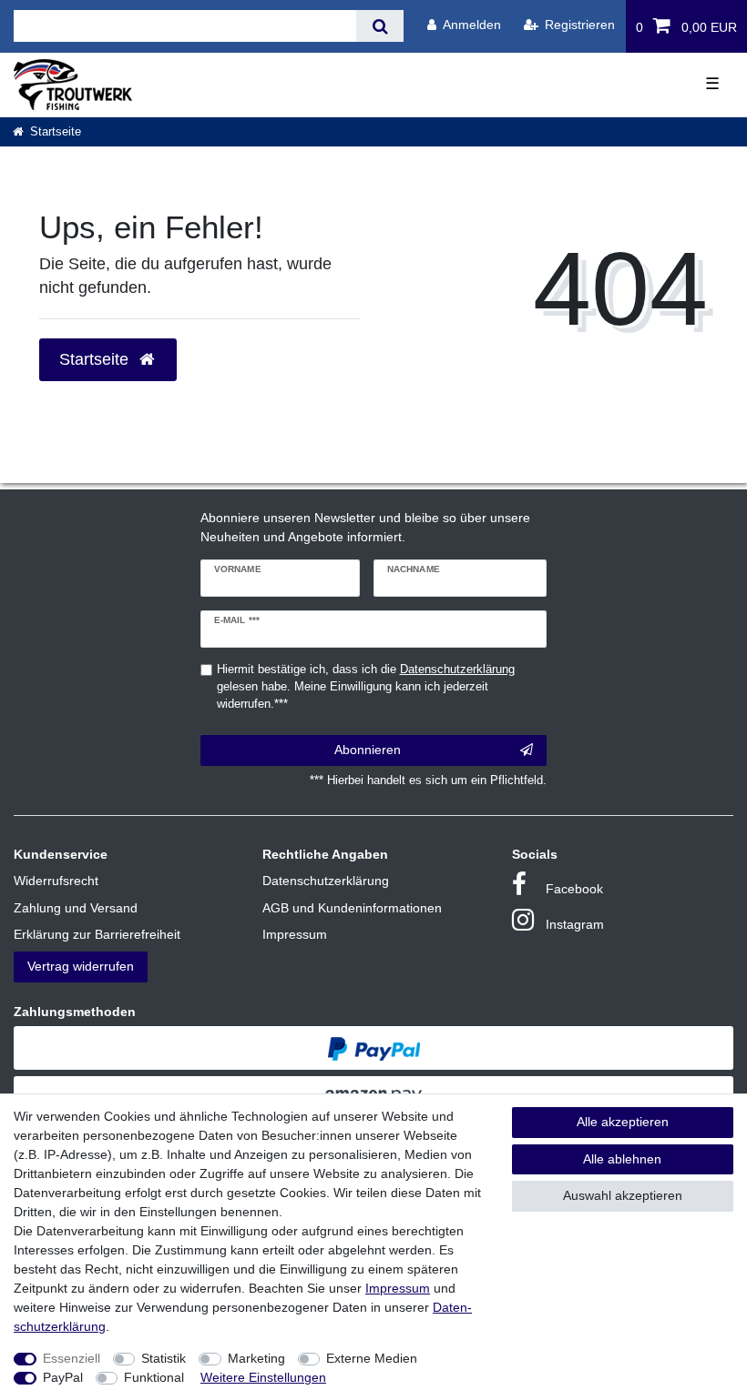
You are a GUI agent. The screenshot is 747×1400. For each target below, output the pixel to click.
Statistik (163, 1358)
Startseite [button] (96, 359)
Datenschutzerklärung (325, 880)
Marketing (256, 1358)
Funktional (154, 1377)
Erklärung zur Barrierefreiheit (97, 934)
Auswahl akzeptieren (622, 1195)
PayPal (63, 1377)
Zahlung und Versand (76, 908)
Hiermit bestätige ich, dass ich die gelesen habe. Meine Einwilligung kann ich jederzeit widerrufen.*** (366, 686)
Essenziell (71, 1358)
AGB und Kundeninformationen (352, 908)
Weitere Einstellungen (263, 1377)
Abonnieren (367, 749)
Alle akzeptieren (623, 1121)
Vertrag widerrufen (80, 966)
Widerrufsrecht (56, 880)
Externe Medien (371, 1358)
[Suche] (379, 26)
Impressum (294, 934)
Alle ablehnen (622, 1159)
